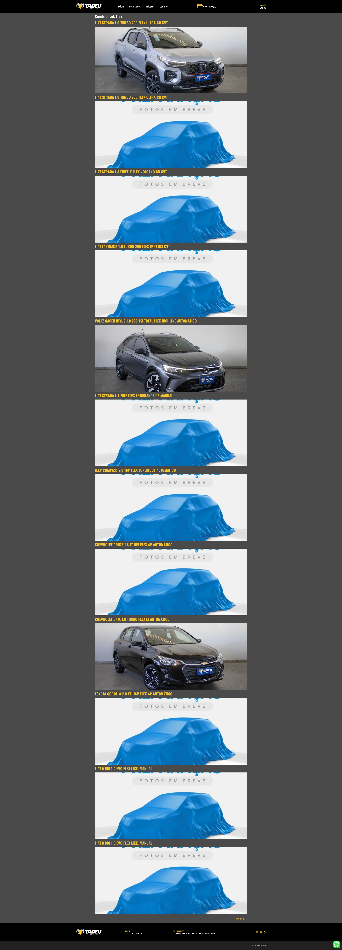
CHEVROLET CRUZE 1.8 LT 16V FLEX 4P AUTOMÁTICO (134, 544)
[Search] (260, 8)
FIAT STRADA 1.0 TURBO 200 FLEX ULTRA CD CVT (131, 22)
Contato (164, 6)
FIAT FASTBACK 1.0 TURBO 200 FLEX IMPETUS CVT (132, 246)
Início (121, 6)
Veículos (150, 6)
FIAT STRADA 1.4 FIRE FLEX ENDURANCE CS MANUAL (134, 395)
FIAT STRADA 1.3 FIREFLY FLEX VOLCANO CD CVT (131, 171)
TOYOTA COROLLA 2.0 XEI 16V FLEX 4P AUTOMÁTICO (133, 694)
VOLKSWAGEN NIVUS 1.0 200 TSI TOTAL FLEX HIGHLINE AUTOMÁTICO (146, 321)
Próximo (240, 918)
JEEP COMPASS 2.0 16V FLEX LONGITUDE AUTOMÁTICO (135, 470)
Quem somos (135, 6)
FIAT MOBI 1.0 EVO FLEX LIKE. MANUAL (123, 768)
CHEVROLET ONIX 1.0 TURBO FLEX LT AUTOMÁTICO (132, 619)
